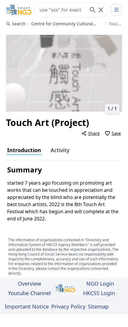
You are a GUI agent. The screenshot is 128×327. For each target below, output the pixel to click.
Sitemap (98, 306)
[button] (64, 73)
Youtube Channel (29, 293)
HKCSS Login (99, 293)
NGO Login (100, 283)
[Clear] (100, 9)
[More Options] (116, 9)
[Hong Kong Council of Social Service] (19, 9)
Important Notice (27, 306)
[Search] (92, 9)
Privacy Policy (68, 306)
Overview (29, 283)
